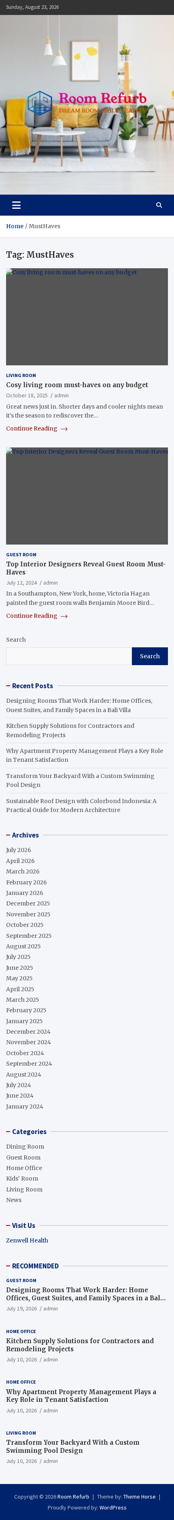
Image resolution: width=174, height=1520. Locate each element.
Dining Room (25, 1146)
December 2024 (28, 1031)
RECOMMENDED (35, 1265)
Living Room (21, 375)
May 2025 (19, 978)
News (13, 1200)
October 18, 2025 (27, 395)
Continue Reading (32, 428)
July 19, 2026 (21, 1308)
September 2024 (29, 1063)
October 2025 (25, 925)
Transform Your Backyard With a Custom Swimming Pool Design (73, 1446)
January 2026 (24, 893)
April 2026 (20, 861)
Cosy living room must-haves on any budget (77, 385)
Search (16, 639)
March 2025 (22, 999)
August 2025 (23, 946)
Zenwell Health (27, 1240)
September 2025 (29, 935)
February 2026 (26, 882)
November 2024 (28, 1042)
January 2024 (24, 1106)
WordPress (113, 1507)
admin (61, 395)
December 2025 (28, 903)
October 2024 (25, 1053)
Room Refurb (73, 1496)
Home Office (24, 1168)
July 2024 (18, 1085)
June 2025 (19, 967)
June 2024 (20, 1095)
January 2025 (24, 1021)
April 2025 (20, 989)
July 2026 (18, 850)
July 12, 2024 (21, 582)
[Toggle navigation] (16, 205)
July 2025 (18, 956)
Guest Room (21, 554)
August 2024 (23, 1074)
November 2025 (28, 914)
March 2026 (23, 871)
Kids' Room (22, 1178)
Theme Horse (139, 1496)
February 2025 (26, 1010)
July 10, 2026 (21, 1359)
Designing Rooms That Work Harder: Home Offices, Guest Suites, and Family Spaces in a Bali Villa (84, 1298)
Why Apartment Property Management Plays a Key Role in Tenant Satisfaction (81, 1396)
